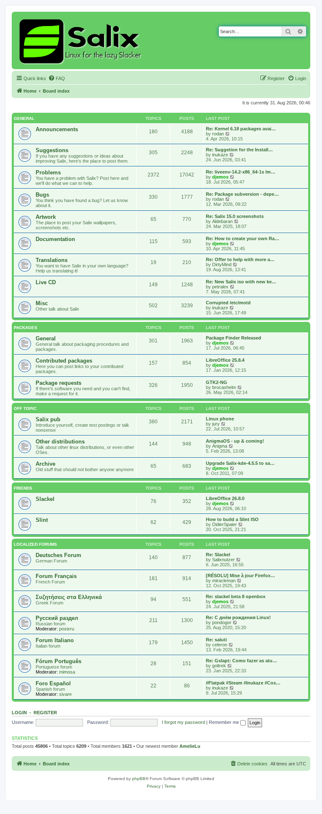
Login (19, 712)
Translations (52, 260)
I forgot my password (183, 722)
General (24, 118)
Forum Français (56, 576)
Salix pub (48, 419)
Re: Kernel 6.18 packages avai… (241, 128)
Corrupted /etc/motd (228, 302)
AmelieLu (189, 746)
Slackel (45, 499)
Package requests (58, 383)
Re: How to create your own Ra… (242, 238)
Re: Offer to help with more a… (240, 259)
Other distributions (60, 441)
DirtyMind (221, 264)
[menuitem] (56, 78)
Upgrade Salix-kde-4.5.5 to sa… (240, 463)
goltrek (219, 665)
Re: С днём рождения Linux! (238, 617)
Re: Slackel (218, 554)
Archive (45, 464)
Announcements (57, 129)
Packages (25, 327)
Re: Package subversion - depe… (242, 194)
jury (216, 423)
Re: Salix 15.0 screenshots (235, 216)
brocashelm (224, 387)
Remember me (224, 722)
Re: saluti (216, 639)
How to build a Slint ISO (232, 519)
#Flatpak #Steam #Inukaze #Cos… (243, 682)
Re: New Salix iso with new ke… (241, 281)
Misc (42, 303)
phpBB (138, 778)
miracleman (224, 580)
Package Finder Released (233, 337)
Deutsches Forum (58, 555)
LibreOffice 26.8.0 (225, 498)
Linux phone (220, 418)
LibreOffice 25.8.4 (225, 360)
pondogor (221, 622)
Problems (48, 172)
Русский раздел (57, 618)
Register (45, 712)
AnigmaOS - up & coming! (235, 440)
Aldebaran (222, 221)
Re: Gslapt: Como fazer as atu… (241, 660)
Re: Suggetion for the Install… (239, 149)
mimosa (67, 671)
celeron (219, 644)
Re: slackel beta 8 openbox (235, 596)
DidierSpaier (224, 524)
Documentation (55, 239)
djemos (220, 176)
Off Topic (25, 408)
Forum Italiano (55, 640)
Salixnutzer (223, 559)
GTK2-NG (216, 382)
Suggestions (52, 150)
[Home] (81, 40)
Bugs (42, 195)
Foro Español (53, 683)
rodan (218, 133)
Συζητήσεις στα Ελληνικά (69, 597)
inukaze (220, 154)
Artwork (46, 217)
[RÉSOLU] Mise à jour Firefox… (240, 575)
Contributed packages (64, 361)
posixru (66, 628)
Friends (23, 488)
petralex (220, 286)
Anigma (219, 445)
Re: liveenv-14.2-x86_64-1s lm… (240, 171)
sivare (65, 694)
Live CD (46, 282)
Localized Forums (35, 544)
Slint (42, 520)
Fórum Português (58, 661)
